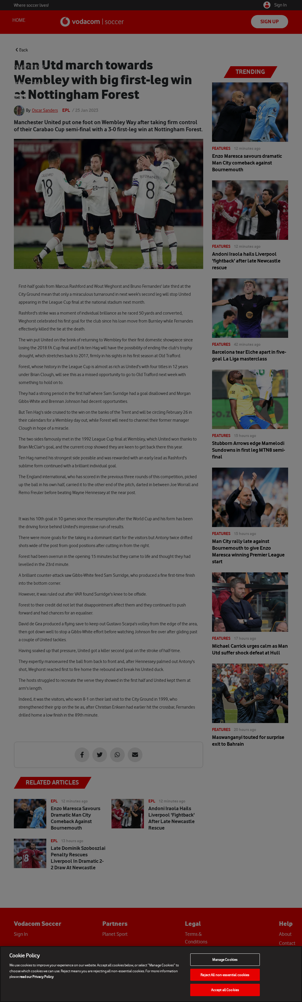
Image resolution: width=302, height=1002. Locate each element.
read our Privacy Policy (36, 976)
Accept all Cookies (225, 990)
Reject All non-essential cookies (225, 975)
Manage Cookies (224, 959)
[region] (151, 974)
